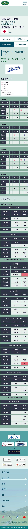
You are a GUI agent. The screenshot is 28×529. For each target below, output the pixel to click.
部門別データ (21, 39)
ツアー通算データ (21, 44)
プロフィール (7, 39)
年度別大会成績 (6, 44)
